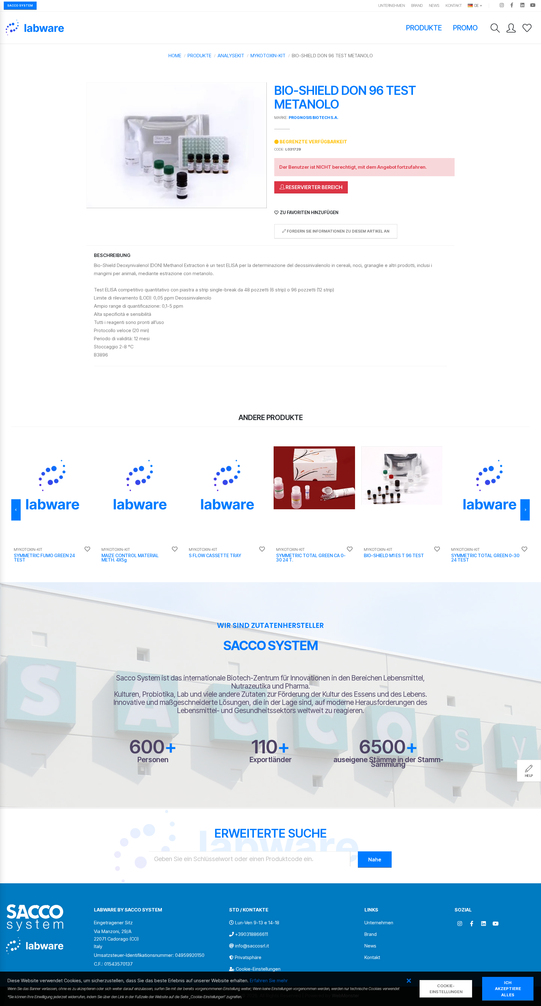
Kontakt (454, 5)
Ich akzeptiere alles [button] (508, 988)
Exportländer (271, 759)
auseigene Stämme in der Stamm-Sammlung (388, 762)
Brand (417, 5)
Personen (152, 759)
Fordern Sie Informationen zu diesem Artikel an (337, 231)
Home (174, 56)
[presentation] (16, 510)
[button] (409, 981)
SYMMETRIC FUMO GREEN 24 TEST (44, 557)
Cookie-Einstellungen (258, 969)
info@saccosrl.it (252, 946)
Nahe (374, 859)
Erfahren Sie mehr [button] (269, 980)
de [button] (476, 5)
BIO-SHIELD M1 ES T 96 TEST (394, 555)
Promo (465, 27)
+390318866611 (251, 934)
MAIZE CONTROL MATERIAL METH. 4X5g (130, 557)
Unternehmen (391, 5)
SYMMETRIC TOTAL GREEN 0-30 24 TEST (485, 557)
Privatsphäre (248, 957)
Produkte (424, 27)
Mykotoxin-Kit (268, 56)
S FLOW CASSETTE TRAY (215, 555)
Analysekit (231, 56)
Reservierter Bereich (314, 187)
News (434, 5)
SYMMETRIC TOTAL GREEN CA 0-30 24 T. (311, 557)
